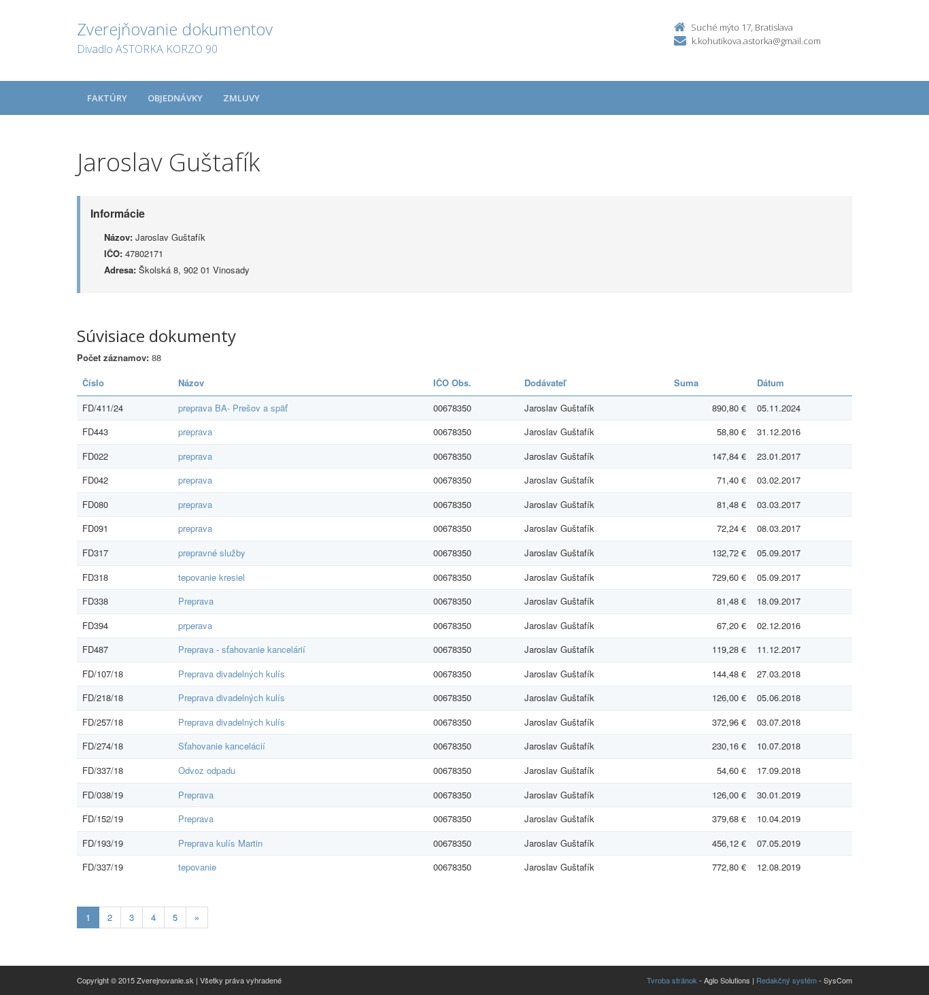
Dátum (770, 382)
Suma (686, 382)
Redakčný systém (786, 980)
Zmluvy (241, 98)
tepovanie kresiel (211, 577)
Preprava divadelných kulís (231, 673)
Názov (191, 382)
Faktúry (107, 98)
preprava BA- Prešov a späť (233, 407)
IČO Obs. (452, 382)
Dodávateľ (545, 382)
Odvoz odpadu (206, 770)
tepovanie (197, 866)
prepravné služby (212, 552)
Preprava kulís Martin (220, 843)
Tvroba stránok (672, 980)
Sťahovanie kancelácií (221, 745)
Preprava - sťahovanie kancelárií (241, 649)
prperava (195, 625)
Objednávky (175, 98)
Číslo (93, 382)
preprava (195, 431)
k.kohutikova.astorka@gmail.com (756, 41)
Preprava (196, 600)
